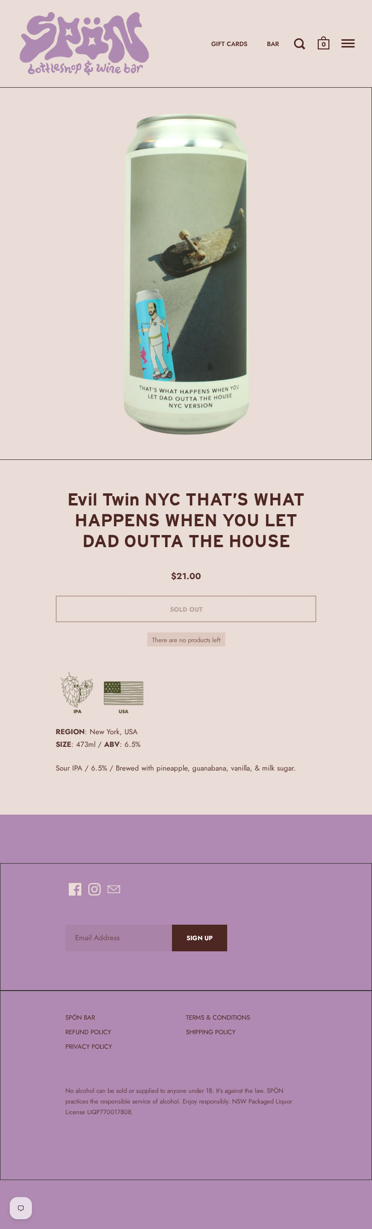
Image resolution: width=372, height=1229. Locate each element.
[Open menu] (348, 43)
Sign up (199, 938)
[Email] (114, 889)
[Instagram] (94, 889)
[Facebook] (75, 889)
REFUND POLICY (88, 1032)
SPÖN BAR (80, 1017)
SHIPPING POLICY (210, 1032)
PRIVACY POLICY (88, 1046)
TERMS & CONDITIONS (218, 1017)
